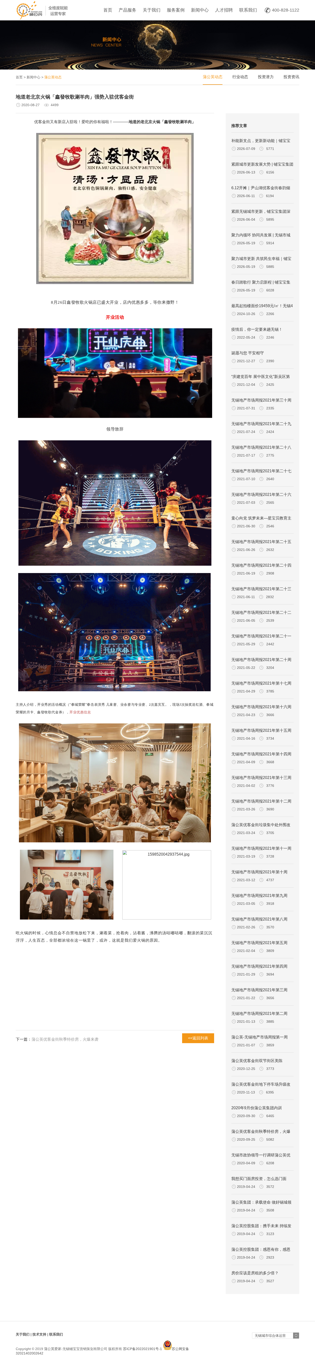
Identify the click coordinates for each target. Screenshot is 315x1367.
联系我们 (248, 10)
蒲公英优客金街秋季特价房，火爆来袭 (65, 1039)
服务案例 (176, 10)
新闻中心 (200, 10)
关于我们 (151, 10)
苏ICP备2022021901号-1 (142, 1349)
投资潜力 (266, 77)
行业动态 (240, 77)
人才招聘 (224, 10)
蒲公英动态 (212, 77)
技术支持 (39, 1334)
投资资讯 (291, 77)
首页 (107, 10)
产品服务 (127, 10)
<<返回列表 (198, 1038)
